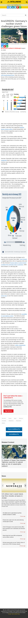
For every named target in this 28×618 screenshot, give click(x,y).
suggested (4, 160)
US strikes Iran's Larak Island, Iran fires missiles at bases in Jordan (12, 496)
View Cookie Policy (16, 613)
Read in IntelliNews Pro (14, 429)
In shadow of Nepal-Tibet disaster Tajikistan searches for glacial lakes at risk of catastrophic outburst (14, 463)
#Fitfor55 (3, 423)
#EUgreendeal (18, 420)
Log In (8, 5)
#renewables (4, 420)
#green (15, 418)
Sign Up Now (8, 411)
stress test (4, 295)
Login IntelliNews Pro (16, 5)
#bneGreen (21, 418)
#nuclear (10, 418)
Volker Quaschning (20, 345)
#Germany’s (4, 418)
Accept (9, 613)
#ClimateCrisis (11, 420)
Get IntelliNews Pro (14, 434)
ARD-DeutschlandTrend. (8, 75)
